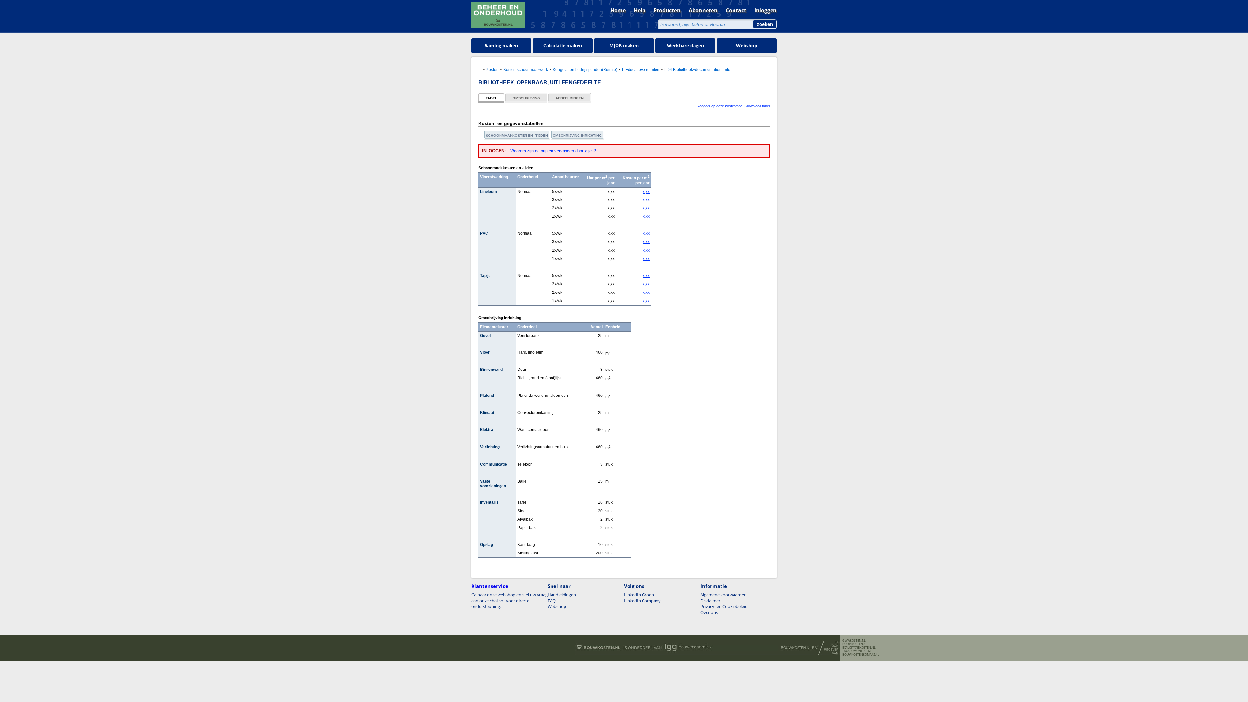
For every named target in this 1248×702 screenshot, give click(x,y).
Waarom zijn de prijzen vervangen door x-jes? (553, 151)
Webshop (746, 46)
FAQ (552, 601)
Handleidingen (562, 595)
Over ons (709, 612)
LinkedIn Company (642, 601)
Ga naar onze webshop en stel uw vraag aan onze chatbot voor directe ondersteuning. (509, 600)
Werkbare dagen (685, 46)
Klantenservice (489, 586)
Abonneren (703, 10)
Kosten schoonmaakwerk (525, 69)
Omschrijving (526, 98)
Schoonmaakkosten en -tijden (517, 135)
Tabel (491, 98)
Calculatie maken (562, 46)
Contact (736, 10)
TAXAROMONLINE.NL (857, 651)
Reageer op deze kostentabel (720, 106)
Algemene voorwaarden (723, 595)
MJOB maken (624, 46)
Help (639, 10)
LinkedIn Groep (639, 595)
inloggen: (494, 151)
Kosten (492, 69)
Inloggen (765, 10)
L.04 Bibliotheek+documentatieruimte (697, 69)
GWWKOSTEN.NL (854, 641)
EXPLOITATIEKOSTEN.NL (859, 648)
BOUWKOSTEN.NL (854, 644)
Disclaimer (710, 601)
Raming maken (501, 46)
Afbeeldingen (569, 98)
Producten (667, 10)
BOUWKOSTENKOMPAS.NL (860, 654)
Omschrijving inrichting (577, 135)
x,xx (646, 191)
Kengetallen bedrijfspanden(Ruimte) (585, 69)
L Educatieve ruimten (640, 69)
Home (618, 10)
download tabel (758, 106)
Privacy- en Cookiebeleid (724, 606)
